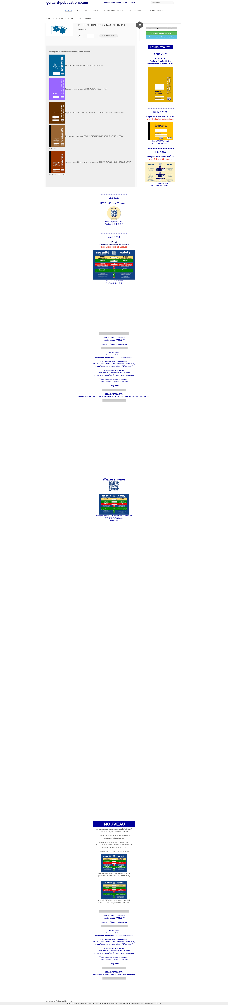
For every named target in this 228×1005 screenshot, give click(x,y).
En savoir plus (148, 1003)
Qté (79, 36)
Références (82, 29)
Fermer (158, 1003)
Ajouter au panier (108, 35)
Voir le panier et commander (161, 33)
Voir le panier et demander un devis (161, 37)
